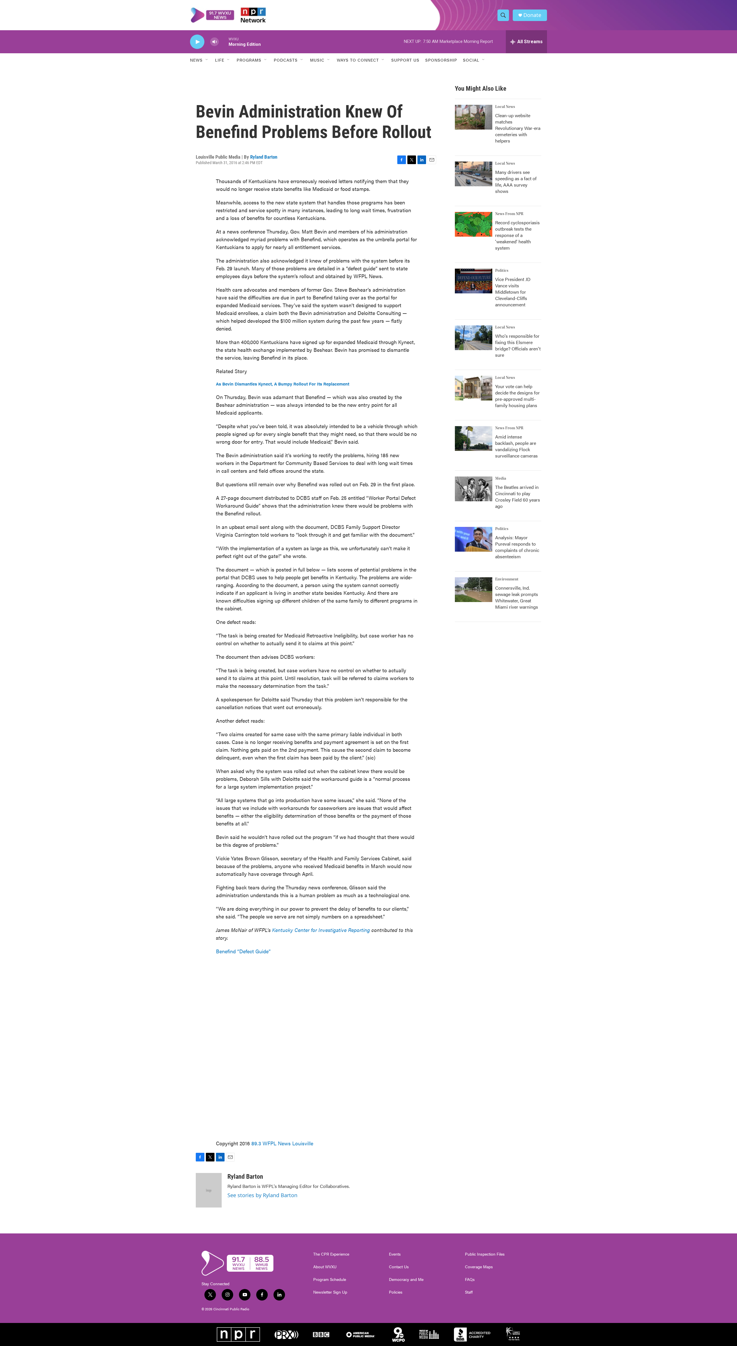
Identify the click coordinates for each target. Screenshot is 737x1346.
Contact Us (399, 1267)
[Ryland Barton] (209, 1190)
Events (395, 1254)
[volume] (214, 41)
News (196, 60)
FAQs (470, 1279)
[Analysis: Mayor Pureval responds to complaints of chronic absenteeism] (473, 539)
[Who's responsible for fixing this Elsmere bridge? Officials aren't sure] (473, 337)
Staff (469, 1292)
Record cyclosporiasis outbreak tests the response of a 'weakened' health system (517, 235)
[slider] (224, 42)
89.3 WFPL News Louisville (282, 1143)
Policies (395, 1292)
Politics (501, 270)
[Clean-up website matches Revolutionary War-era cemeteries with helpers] (473, 117)
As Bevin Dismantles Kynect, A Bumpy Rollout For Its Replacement (282, 384)
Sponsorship (441, 60)
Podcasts (286, 60)
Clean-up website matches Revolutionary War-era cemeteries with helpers (517, 128)
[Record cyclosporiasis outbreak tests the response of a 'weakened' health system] (473, 224)
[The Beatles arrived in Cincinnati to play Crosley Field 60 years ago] (473, 488)
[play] (197, 42)
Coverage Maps (479, 1267)
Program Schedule (329, 1279)
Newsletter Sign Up (330, 1292)
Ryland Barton (263, 157)
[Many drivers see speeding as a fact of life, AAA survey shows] (473, 174)
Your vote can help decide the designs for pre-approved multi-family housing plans (517, 396)
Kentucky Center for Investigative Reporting (321, 929)
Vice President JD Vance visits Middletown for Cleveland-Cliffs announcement (513, 292)
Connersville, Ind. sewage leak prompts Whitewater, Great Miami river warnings (516, 597)
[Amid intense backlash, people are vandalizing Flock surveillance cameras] (473, 438)
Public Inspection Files (485, 1254)
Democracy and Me (406, 1279)
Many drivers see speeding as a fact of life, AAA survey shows (516, 181)
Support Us (405, 60)
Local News (505, 107)
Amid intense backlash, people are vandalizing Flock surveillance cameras (516, 446)
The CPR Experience (331, 1254)
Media (500, 478)
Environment (506, 579)
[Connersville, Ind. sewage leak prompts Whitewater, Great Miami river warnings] (473, 589)
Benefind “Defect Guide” (243, 951)
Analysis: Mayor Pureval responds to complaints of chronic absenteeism (517, 547)
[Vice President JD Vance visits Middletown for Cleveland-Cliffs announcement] (473, 281)
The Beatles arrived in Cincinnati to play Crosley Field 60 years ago (517, 496)
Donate (532, 15)
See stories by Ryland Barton (262, 1195)
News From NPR (509, 214)
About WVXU (325, 1267)
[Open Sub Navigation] (207, 60)
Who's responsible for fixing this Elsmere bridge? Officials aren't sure (518, 345)
